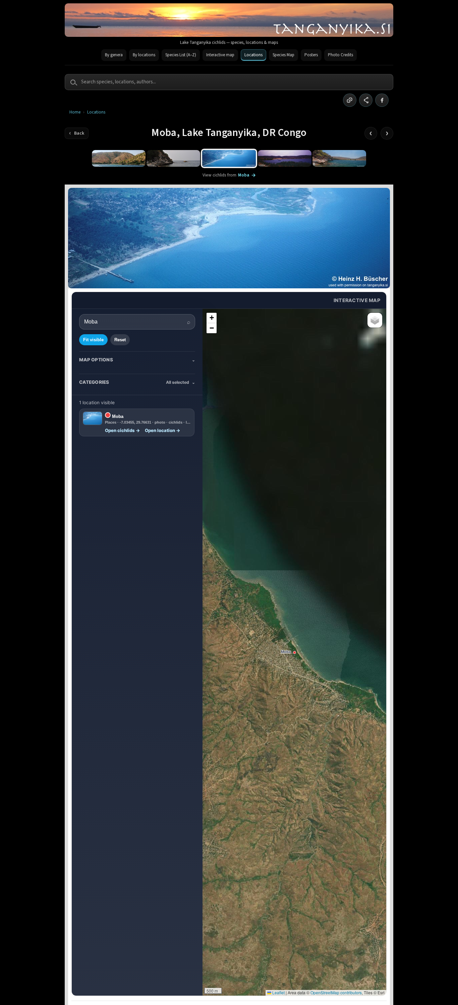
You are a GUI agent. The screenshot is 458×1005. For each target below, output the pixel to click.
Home (74, 112)
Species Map (283, 55)
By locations (144, 55)
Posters (311, 55)
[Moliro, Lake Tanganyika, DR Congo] (284, 158)
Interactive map (220, 55)
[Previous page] (370, 133)
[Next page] (387, 133)
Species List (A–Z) (180, 55)
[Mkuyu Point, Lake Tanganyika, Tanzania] (173, 158)
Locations (253, 55)
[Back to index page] (77, 133)
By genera (114, 55)
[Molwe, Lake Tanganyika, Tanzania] (339, 158)
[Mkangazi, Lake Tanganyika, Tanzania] (119, 158)
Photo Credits (340, 55)
